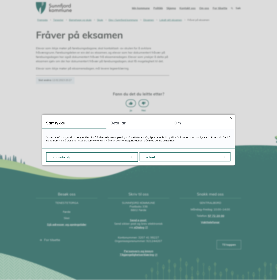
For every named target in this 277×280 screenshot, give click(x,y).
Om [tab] (177, 123)
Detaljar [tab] (118, 123)
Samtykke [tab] (55, 123)
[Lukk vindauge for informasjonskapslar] (231, 118)
